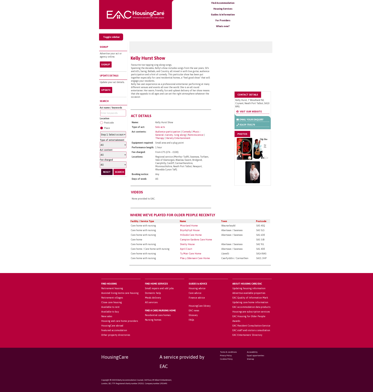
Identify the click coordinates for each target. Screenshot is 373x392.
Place (107, 128)
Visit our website (250, 111)
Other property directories (115, 335)
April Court (186, 249)
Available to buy (110, 311)
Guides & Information (223, 14)
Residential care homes (158, 315)
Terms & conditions (228, 352)
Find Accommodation (223, 3)
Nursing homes (153, 319)
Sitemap (250, 359)
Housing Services (222, 8)
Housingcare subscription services (251, 311)
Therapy (159, 138)
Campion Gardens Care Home (196, 239)
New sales (106, 316)
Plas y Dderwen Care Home (195, 258)
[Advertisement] (247, 72)
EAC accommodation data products (251, 307)
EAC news (194, 310)
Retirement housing (112, 288)
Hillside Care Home (191, 235)
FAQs (191, 319)
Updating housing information (248, 288)
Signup (105, 64)
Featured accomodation (114, 330)
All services (151, 302)
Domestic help (153, 293)
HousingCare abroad (112, 325)
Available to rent (110, 307)
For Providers (222, 20)
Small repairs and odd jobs (159, 288)
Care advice (195, 293)
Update (106, 90)
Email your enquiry (251, 119)
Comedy (186, 131)
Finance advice (197, 297)
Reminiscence (195, 135)
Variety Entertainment (178, 138)
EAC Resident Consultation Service (251, 325)
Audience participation (167, 131)
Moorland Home (189, 225)
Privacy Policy (226, 355)
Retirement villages (112, 297)
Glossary (193, 315)
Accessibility (252, 352)
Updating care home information (250, 302)
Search (119, 172)
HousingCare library (200, 305)
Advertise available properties (248, 293)
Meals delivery (153, 297)
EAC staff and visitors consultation (251, 330)
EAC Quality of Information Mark (250, 297)
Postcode (109, 122)
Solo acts (160, 127)
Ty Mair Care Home (190, 253)
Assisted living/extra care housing (120, 293)
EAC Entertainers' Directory (247, 335)
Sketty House (187, 244)
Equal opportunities (255, 355)
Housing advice (197, 288)
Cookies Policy (226, 359)
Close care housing (111, 302)
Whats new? (223, 26)
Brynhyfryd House (190, 230)
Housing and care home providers (119, 321)
